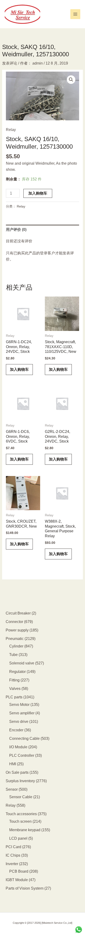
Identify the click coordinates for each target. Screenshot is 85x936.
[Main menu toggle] (75, 14)
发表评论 (9, 63)
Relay (11, 130)
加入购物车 (37, 193)
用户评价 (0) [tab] (16, 230)
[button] (71, 79)
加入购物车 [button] (19, 369)
